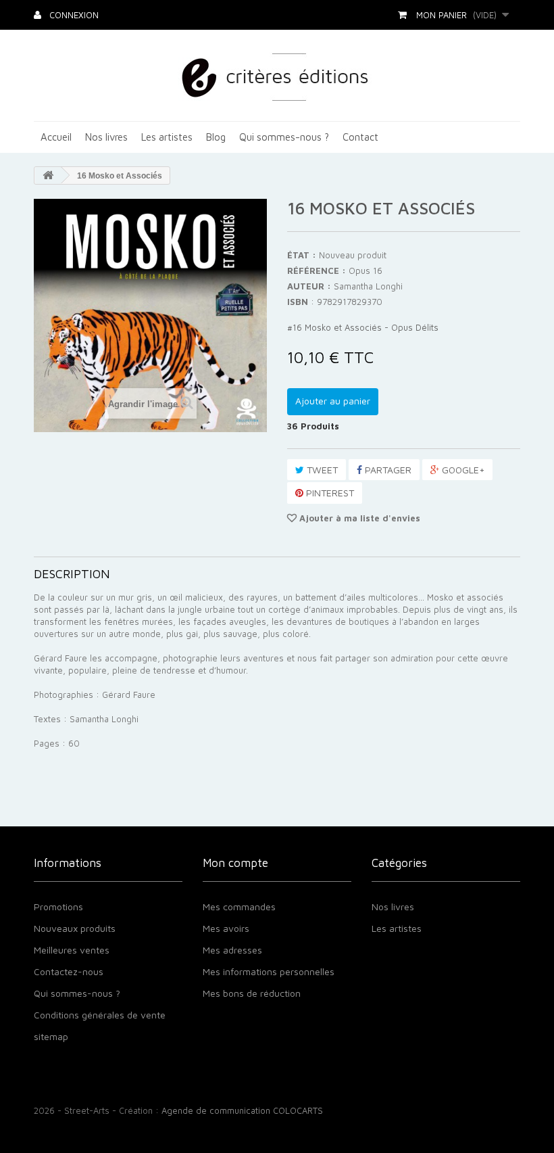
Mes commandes (239, 906)
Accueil (56, 137)
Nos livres (106, 137)
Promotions (58, 906)
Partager (386, 469)
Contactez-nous (68, 971)
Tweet (321, 469)
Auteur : (309, 286)
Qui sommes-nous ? (284, 137)
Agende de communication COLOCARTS (242, 1110)
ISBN (297, 301)
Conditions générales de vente (100, 1014)
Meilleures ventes (71, 950)
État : (301, 255)
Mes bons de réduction (252, 993)
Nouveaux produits (75, 928)
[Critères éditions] (277, 75)
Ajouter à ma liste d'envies (358, 518)
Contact (360, 137)
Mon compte (235, 863)
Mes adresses (232, 950)
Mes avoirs (226, 928)
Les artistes (167, 137)
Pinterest (328, 492)
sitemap (51, 1036)
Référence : (316, 270)
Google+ (461, 469)
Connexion (73, 14)
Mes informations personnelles (268, 971)
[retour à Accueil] (48, 175)
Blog (216, 137)
